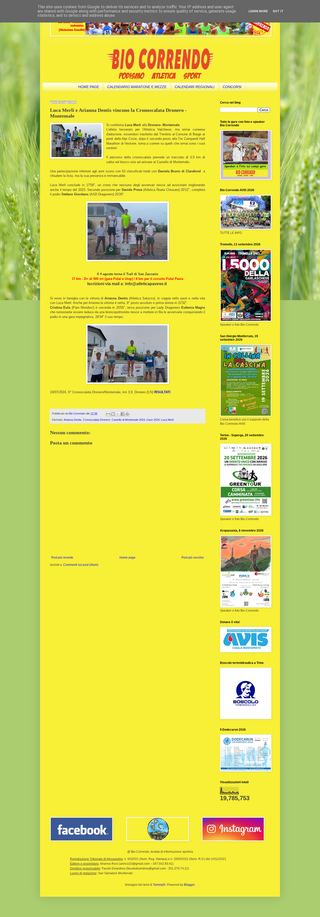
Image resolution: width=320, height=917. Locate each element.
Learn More (258, 11)
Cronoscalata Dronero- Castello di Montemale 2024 (114, 419)
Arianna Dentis (73, 419)
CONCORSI (232, 87)
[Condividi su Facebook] (122, 413)
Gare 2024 (153, 419)
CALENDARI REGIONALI (194, 87)
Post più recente (62, 557)
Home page (128, 557)
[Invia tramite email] (108, 413)
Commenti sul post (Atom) (80, 565)
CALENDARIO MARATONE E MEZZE (136, 87)
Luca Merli (167, 419)
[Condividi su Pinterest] (127, 413)
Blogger (189, 884)
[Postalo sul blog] (113, 413)
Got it (278, 11)
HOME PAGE (88, 87)
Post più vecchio (193, 557)
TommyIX (159, 884)
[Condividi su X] (117, 413)
